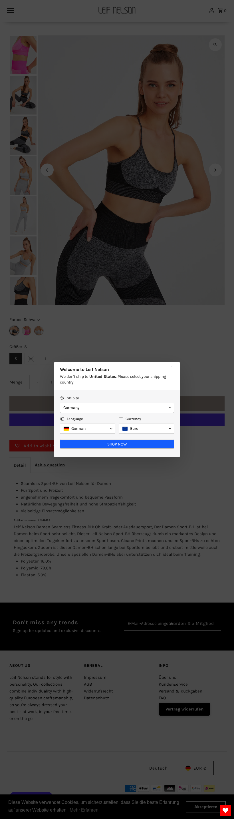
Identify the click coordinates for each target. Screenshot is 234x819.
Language (75, 419)
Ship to (73, 398)
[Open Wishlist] (225, 810)
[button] (117, 408)
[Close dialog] (171, 366)
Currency (133, 419)
